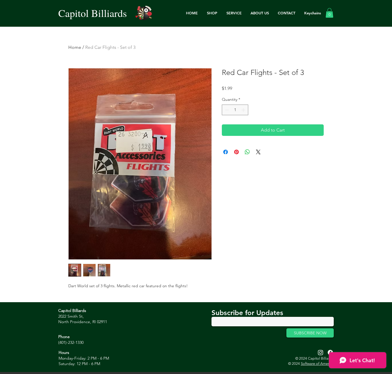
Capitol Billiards (92, 13)
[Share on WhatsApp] (247, 152)
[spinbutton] (235, 110)
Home (74, 47)
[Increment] (243, 110)
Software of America (317, 363)
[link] (329, 13)
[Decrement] (226, 110)
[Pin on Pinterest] (236, 152)
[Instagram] (320, 352)
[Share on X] (258, 152)
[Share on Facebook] (225, 152)
